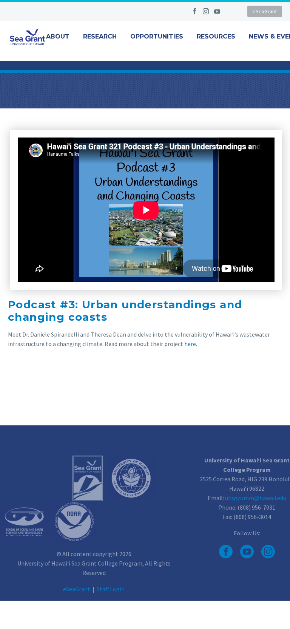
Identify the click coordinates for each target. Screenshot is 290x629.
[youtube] (247, 551)
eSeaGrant (265, 11)
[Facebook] (194, 11)
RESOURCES (216, 37)
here (190, 344)
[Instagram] (205, 11)
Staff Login (111, 589)
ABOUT (57, 37)
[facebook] (226, 551)
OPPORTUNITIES (156, 37)
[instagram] (268, 551)
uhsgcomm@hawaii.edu (255, 498)
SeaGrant (76, 589)
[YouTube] (217, 11)
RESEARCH (100, 37)
